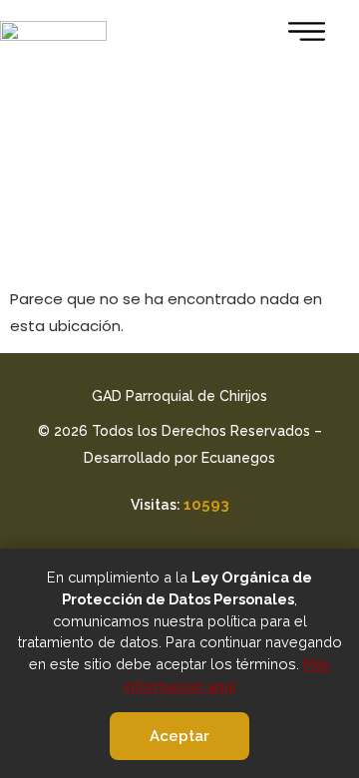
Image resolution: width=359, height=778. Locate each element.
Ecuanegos (238, 458)
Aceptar (179, 736)
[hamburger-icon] (300, 35)
